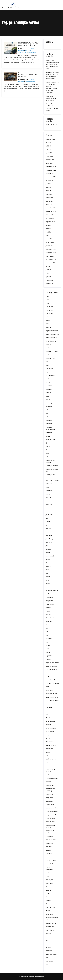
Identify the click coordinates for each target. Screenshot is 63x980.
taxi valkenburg (51, 840)
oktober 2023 (50, 256)
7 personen (49, 313)
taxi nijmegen (50, 805)
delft (47, 410)
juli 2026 (48, 143)
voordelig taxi (50, 930)
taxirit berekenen (51, 873)
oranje (48, 645)
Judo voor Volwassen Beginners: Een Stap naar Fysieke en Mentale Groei (52, 75)
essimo (48, 446)
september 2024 (51, 218)
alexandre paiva (51, 341)
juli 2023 (48, 266)
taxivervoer (49, 883)
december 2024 (51, 208)
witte (47, 944)
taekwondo (49, 749)
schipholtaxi (49, 735)
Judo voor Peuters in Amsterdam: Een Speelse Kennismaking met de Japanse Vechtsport (52, 87)
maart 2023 (49, 280)
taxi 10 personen (51, 759)
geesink (48, 453)
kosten (48, 577)
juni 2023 (48, 270)
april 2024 (49, 235)
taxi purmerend (51, 815)
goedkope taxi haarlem (50, 476)
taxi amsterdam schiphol (51, 770)
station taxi (49, 742)
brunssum (49, 386)
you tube (48, 947)
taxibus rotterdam (51, 860)
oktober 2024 (50, 215)
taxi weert (49, 847)
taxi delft (48, 782)
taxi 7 (47, 762)
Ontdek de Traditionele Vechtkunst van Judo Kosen (52, 107)
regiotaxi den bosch (52, 670)
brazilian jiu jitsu (50, 375)
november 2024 (51, 211)
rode (47, 676)
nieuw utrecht (50, 618)
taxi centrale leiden (52, 778)
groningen (49, 491)
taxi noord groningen (52, 808)
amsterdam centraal (52, 355)
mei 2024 (49, 232)
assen (47, 365)
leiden (47, 587)
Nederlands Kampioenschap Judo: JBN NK (51, 98)
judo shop (49, 542)
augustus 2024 (50, 222)
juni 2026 (48, 146)
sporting (48, 738)
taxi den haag (50, 785)
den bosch (49, 420)
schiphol (48, 725)
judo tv (48, 546)
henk (47, 501)
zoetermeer (49, 961)
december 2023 (51, 249)
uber (47, 904)
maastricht (49, 597)
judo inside (49, 535)
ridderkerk (49, 673)
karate (48, 559)
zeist (47, 958)
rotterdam (49, 690)
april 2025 (49, 194)
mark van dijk (50, 604)
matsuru (48, 608)
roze (47, 711)
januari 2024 (49, 246)
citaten (48, 396)
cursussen (49, 406)
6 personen (49, 310)
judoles (48, 553)
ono (47, 642)
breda (48, 379)
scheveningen (32, 52)
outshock (49, 649)
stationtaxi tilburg (51, 745)
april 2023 (49, 277)
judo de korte (50, 532)
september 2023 (51, 260)
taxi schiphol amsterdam (50, 832)
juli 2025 (48, 184)
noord (47, 628)
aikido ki (48, 327)
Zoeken (49, 42)
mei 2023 (48, 273)
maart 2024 (49, 239)
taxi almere (49, 766)
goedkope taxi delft (52, 466)
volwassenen (50, 927)
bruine (48, 382)
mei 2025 (48, 191)
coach (48, 400)
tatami (48, 752)
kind (47, 563)
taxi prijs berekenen (52, 811)
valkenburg (49, 914)
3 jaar (47, 300)
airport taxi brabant (52, 331)
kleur (47, 570)
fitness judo (49, 450)
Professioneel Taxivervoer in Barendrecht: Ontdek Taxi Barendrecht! (28, 74)
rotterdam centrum (52, 700)
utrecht (48, 911)
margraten (49, 601)
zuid (47, 964)
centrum (48, 393)
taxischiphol (49, 880)
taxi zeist (48, 850)
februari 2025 (50, 201)
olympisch (49, 639)
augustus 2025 (50, 180)
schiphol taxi (50, 731)
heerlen (48, 497)
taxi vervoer (49, 843)
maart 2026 (49, 156)
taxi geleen (49, 794)
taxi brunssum (50, 775)
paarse (48, 652)
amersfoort (49, 344)
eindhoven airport (51, 439)
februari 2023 (50, 284)
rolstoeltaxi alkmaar (52, 680)
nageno (48, 614)
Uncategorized (30, 81)
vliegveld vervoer (51, 923)
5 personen (49, 307)
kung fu (48, 580)
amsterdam (49, 348)
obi (47, 635)
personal (48, 659)
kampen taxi (50, 556)
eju (46, 443)
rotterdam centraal (52, 697)
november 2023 (51, 253)
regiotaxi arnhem (51, 666)
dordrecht (49, 433)
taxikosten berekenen (49, 868)
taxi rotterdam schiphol (50, 826)
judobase (48, 549)
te (46, 887)
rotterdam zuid (50, 704)
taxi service (49, 836)
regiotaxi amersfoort (52, 663)
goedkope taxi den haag (52, 470)
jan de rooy (49, 515)
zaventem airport (51, 954)
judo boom (49, 528)
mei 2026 (48, 149)
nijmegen (49, 621)
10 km (47, 296)
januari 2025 (49, 204)
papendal (49, 656)
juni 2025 (48, 187)
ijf (46, 511)
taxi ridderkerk (50, 818)
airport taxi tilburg (51, 338)
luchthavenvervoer (52, 594)
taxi (47, 756)
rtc (47, 714)
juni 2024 (48, 229)
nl (46, 625)
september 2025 (51, 177)
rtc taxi (48, 718)
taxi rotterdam (50, 822)
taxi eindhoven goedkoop (50, 790)
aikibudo (48, 320)
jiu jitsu (48, 522)
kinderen (48, 566)
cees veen (49, 389)
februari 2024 (50, 242)
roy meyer (49, 707)
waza (47, 940)
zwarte (48, 968)
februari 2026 (50, 160)
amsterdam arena (52, 351)
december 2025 (51, 167)
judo (47, 525)
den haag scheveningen (24, 51)
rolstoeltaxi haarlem (52, 683)
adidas (48, 317)
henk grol (49, 504)
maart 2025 (49, 198)
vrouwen (48, 933)
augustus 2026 (50, 139)
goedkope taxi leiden (52, 480)
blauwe (48, 372)
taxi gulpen (49, 798)
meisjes (48, 611)
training (48, 900)
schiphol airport (51, 728)
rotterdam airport (51, 694)
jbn (47, 518)
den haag (49, 424)
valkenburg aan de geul (52, 919)
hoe (47, 508)
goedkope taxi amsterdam (50, 461)
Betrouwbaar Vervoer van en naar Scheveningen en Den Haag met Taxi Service (28, 43)
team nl (48, 890)
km (47, 573)
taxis (47, 876)
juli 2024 (48, 225)
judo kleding (49, 539)
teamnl (48, 893)
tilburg (48, 897)
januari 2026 (49, 163)
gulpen (48, 494)
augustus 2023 (50, 263)
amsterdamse (50, 358)
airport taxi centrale (52, 334)
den (47, 417)
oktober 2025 (50, 173)
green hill (49, 484)
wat (47, 937)
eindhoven (49, 436)
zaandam (49, 951)
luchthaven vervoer (52, 590)
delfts (47, 413)
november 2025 (51, 170)
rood (47, 687)
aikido (47, 324)
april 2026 (49, 153)
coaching (49, 403)
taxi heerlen (49, 801)
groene (48, 487)
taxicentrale (49, 864)
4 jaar (47, 303)
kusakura (48, 583)
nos (47, 632)
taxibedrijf (49, 853)
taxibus (48, 857)
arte (47, 362)
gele (47, 457)
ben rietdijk (49, 369)
